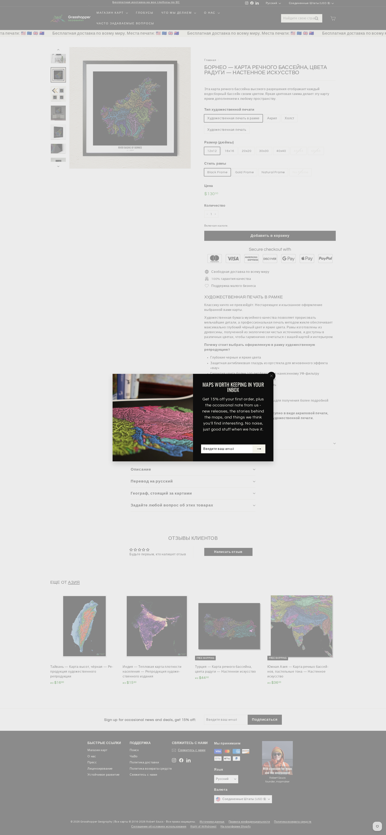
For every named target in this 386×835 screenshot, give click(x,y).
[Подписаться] (259, 448)
